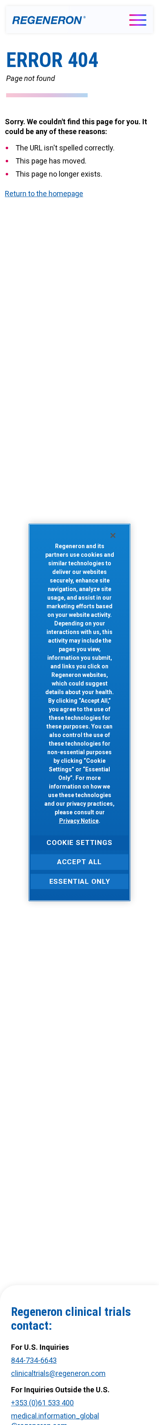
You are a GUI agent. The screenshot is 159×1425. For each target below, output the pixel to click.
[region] (79, 712)
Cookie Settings (79, 842)
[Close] (113, 535)
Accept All (79, 862)
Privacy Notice (79, 821)
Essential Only (79, 881)
